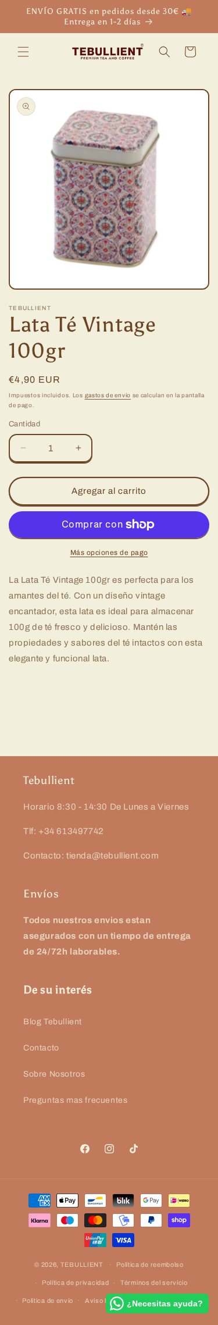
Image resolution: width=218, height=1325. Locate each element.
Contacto (41, 1047)
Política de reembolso (150, 1264)
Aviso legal (102, 1300)
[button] (23, 52)
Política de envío (47, 1300)
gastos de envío (108, 395)
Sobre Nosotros (54, 1074)
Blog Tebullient (52, 1021)
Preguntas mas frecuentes (75, 1100)
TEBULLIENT (81, 1264)
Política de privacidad (75, 1282)
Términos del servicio (154, 1282)
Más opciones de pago (109, 552)
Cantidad (24, 424)
